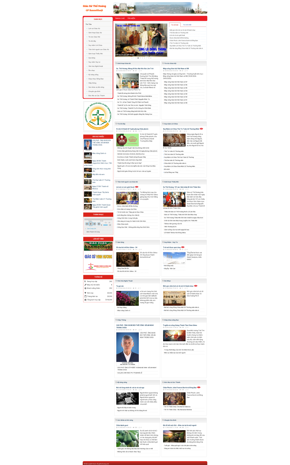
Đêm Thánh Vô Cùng (93, 232)
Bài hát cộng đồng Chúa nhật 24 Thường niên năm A (181, 310)
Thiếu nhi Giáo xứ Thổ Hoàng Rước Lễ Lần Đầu (179, 211)
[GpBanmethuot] (98, 246)
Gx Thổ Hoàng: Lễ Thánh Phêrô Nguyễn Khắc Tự (133, 99)
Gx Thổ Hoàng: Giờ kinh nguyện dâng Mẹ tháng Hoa (134, 114)
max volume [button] (110, 225)
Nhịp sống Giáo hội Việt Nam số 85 (175, 88)
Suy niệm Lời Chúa (95, 45)
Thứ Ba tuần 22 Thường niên (179, 33)
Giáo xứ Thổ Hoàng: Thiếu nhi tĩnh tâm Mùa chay (180, 214)
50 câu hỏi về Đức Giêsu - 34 (126, 247)
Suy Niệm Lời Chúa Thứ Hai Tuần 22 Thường (179, 157)
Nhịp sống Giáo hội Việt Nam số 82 (175, 97)
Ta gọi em (120, 286)
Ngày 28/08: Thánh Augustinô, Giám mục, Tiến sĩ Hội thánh (98, 163)
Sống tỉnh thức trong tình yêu (127, 218)
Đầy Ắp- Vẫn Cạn (169, 268)
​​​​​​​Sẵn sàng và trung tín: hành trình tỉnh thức (131, 221)
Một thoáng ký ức (170, 226)
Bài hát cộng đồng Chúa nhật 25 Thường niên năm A (186, 48)
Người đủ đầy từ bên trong (126, 407)
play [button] (90, 224)
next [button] (94, 223)
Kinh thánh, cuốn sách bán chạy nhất (129, 160)
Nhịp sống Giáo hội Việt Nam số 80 (175, 103)
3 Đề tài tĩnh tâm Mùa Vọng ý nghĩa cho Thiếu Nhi (180, 220)
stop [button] (98, 223)
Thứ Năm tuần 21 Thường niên (101, 200)
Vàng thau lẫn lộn (123, 268)
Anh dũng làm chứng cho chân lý (128, 215)
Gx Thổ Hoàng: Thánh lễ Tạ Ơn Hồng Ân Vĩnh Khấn (134, 108)
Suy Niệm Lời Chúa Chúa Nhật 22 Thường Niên (179, 166)
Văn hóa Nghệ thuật (95, 66)
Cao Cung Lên (91, 228)
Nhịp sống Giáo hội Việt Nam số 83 (175, 94)
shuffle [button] (109, 223)
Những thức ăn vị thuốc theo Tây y (129, 452)
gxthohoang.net (103, 464)
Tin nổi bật (174, 25)
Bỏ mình (167, 169)
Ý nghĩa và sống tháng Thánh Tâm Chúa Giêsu (180, 325)
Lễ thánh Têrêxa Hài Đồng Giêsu (175, 232)
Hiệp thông (92, 83)
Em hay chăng (122, 307)
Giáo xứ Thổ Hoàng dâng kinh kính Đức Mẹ (131, 111)
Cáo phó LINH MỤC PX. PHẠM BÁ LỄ (129, 373)
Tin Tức (89, 24)
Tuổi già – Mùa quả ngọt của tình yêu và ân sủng (180, 445)
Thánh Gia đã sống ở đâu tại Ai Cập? (129, 163)
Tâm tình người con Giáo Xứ (98, 49)
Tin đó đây (92, 41)
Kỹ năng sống (93, 74)
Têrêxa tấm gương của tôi (173, 224)
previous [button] (86, 223)
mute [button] (102, 225)
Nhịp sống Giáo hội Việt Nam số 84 (175, 91)
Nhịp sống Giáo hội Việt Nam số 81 (175, 100)
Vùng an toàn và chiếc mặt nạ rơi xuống (177, 448)
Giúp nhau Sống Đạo (96, 79)
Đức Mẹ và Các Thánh (96, 95)
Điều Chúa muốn (122, 224)
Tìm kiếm (131, 18)
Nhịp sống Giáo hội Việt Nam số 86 (175, 85)
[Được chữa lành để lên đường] (141, 40)
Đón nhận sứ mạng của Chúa (127, 209)
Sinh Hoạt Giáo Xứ (95, 33)
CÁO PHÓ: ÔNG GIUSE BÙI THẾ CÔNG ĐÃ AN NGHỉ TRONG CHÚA (101, 143)
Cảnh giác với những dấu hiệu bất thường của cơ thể (135, 448)
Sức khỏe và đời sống (96, 87)
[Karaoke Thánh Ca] (98, 266)
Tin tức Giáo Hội (94, 37)
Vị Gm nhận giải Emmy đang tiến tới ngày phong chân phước (137, 151)
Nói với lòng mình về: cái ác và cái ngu (130, 388)
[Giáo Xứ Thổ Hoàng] (94, 8)
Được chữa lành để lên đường (127, 55)
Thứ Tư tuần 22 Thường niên (179, 43)
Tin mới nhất (187, 25)
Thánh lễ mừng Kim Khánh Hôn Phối (129, 93)
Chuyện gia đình (94, 91)
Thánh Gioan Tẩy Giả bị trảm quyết (100, 193)
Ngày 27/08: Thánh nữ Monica (100, 188)
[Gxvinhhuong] (98, 256)
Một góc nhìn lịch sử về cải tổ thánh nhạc (182, 30)
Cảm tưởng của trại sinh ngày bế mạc (176, 230)
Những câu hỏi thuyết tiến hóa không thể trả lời (133, 148)
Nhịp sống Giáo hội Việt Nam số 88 (176, 68)
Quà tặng (91, 58)
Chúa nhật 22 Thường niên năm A (175, 163)
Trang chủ (120, 18)
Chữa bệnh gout (122, 425)
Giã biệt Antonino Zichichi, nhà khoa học (131, 154)
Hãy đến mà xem (98, 174)
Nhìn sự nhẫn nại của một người (174, 353)
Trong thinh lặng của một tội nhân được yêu (179, 350)
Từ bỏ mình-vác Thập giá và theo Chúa (130, 212)
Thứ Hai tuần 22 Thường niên (174, 154)
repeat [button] (105, 223)
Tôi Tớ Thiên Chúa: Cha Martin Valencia (177, 407)
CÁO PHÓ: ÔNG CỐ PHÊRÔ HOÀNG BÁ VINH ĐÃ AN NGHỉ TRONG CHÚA (136, 369)
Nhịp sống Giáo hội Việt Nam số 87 (175, 82)
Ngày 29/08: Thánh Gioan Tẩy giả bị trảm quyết (101, 206)
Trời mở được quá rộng (172, 247)
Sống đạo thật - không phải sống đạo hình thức (133, 227)
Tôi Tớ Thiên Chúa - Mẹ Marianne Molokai (178, 409)
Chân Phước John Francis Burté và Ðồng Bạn (184, 40)
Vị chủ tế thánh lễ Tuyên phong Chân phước (132, 129)
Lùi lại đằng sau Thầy (171, 172)
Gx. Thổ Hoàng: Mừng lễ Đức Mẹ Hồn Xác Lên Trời (134, 68)
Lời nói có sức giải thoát (177, 35)
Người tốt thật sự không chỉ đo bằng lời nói (132, 410)
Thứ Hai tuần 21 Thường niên (101, 181)
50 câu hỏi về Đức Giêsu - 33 (126, 271)
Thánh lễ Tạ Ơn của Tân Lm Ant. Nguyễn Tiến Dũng (134, 105)
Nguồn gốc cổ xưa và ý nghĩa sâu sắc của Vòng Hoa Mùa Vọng (136, 167)
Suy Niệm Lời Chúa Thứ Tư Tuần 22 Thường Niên (185, 46)
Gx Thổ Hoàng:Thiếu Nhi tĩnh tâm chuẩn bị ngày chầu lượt (183, 218)
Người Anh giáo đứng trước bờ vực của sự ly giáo (134, 171)
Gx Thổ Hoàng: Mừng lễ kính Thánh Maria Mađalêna (134, 96)
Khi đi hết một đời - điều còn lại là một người (179, 425)
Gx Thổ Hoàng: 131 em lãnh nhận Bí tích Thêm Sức (182, 187)
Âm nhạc (91, 70)
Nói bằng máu (168, 265)
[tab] (174, 25)
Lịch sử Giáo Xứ (94, 28)
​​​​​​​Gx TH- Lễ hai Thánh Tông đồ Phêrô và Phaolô (132, 102)
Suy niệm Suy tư (94, 62)
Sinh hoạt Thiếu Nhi (95, 54)
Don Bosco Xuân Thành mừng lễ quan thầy (131, 157)
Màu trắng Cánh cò (123, 310)
